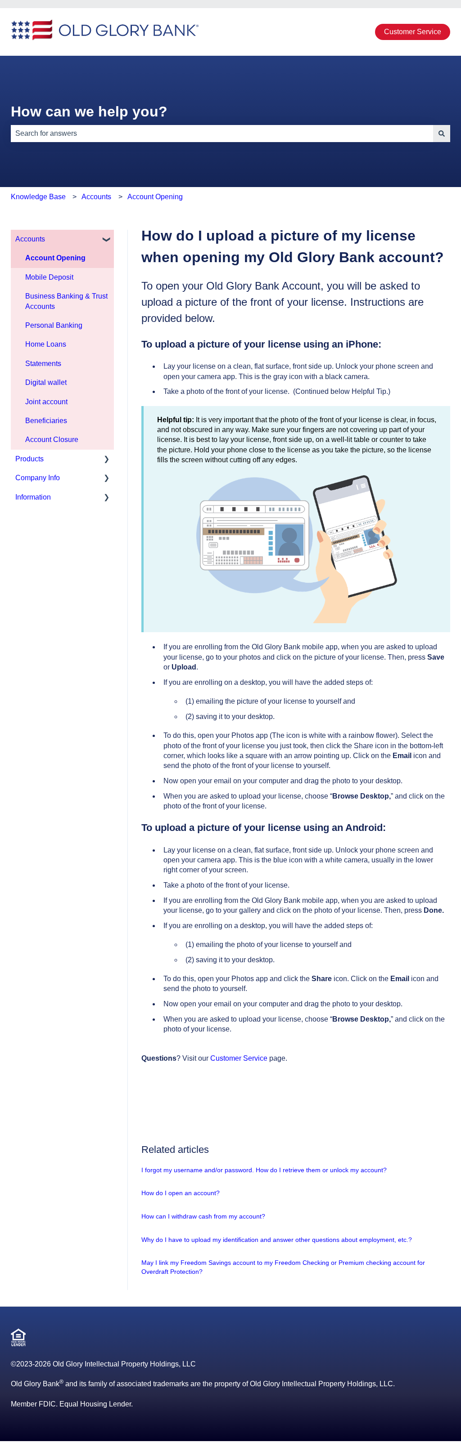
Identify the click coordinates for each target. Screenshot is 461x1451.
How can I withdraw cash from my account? (203, 1216)
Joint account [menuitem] (46, 402)
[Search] (441, 133)
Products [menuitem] (29, 459)
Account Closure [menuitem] (51, 439)
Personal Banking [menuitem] (53, 325)
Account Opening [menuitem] (55, 258)
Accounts (96, 197)
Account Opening (155, 197)
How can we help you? (89, 111)
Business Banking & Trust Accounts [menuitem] (66, 301)
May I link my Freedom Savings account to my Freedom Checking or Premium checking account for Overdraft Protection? (283, 1267)
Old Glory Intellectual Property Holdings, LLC (124, 1364)
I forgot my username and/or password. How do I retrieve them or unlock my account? (264, 1170)
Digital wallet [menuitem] (46, 382)
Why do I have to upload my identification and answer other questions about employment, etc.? (276, 1239)
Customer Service (412, 32)
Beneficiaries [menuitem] (46, 420)
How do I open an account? (180, 1193)
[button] (106, 240)
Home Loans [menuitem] (45, 344)
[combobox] (222, 133)
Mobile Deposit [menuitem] (49, 277)
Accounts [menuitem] (30, 239)
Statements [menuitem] (43, 363)
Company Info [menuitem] (37, 478)
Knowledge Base (38, 197)
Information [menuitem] (33, 497)
